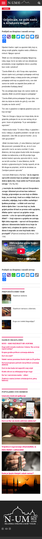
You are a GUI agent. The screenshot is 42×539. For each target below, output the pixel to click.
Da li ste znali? (7, 356)
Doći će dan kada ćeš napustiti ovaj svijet (17, 368)
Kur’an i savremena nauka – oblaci (15, 375)
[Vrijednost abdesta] (6, 299)
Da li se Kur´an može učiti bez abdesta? (19, 421)
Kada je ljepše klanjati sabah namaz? (18, 473)
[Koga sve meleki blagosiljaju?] (6, 324)
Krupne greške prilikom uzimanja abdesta (18, 352)
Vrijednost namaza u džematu (24, 309)
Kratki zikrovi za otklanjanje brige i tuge (17, 372)
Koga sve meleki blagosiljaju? (24, 321)
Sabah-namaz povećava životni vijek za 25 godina (21, 359)
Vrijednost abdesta (20, 296)
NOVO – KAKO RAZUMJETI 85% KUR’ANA (17, 343)
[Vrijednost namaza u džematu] (6, 312)
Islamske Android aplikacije (14, 396)
